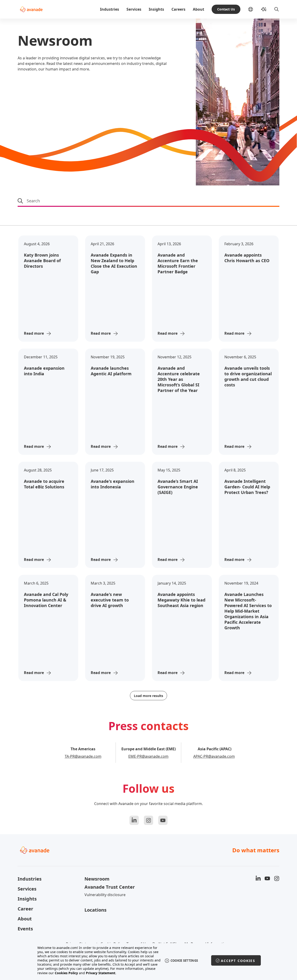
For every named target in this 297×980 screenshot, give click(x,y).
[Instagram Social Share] (148, 820)
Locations (95, 910)
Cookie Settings (184, 960)
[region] (149, 960)
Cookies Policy (66, 973)
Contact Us (226, 9)
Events (25, 929)
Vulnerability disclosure (105, 894)
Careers (178, 9)
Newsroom (97, 879)
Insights (156, 9)
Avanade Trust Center (109, 887)
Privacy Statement (100, 973)
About (198, 9)
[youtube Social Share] (163, 820)
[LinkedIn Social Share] (134, 820)
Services (133, 9)
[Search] (276, 9)
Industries (109, 9)
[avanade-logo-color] (31, 9)
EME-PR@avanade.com (148, 756)
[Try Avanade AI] (263, 9)
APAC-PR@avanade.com (214, 756)
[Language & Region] (254, 9)
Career (25, 909)
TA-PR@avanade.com (83, 756)
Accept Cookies (238, 960)
